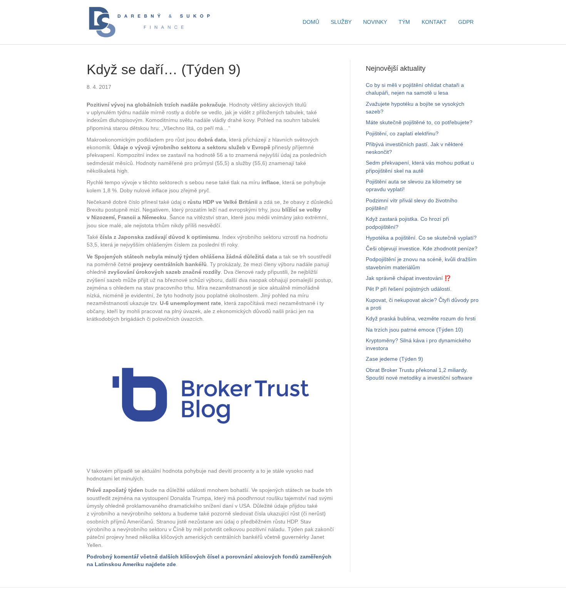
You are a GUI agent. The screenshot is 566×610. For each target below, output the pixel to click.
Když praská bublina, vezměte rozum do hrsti (421, 318)
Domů (311, 22)
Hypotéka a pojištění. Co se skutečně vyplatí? (421, 238)
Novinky (375, 22)
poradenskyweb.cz (361, 598)
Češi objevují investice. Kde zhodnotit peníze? (421, 248)
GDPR (466, 22)
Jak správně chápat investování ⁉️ (408, 278)
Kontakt (434, 22)
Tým (404, 22)
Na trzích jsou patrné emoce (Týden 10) (414, 330)
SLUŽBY (341, 22)
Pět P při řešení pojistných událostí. (409, 289)
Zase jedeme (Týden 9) (394, 359)
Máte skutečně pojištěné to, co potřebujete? (419, 122)
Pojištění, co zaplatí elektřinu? (402, 133)
